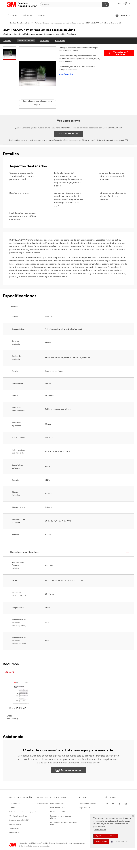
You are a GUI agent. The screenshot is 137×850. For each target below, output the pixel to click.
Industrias (27, 15)
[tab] (9, 672)
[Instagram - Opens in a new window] (126, 804)
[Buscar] (105, 4)
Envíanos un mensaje (71, 770)
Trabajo (12, 808)
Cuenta (123, 16)
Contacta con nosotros (87, 804)
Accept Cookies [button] (101, 841)
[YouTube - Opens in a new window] (113, 804)
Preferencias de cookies (76, 843)
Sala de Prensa (43, 804)
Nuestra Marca (15, 824)
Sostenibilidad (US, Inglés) (19, 820)
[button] (119, 841)
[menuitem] (7, 40)
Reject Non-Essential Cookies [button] (106, 836)
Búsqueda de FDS (57, 804)
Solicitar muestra (68, 134)
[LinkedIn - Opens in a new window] (107, 804)
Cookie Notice (100, 830)
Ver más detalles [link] (66, 74)
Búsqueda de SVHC (57, 808)
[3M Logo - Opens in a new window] (22, 4)
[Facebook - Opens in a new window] (119, 804)
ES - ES (121, 3)
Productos (12, 15)
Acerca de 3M (14, 804)
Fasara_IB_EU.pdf (17, 708)
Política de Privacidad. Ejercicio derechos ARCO (50, 843)
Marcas (41, 15)
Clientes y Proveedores (18, 816)
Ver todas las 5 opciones (120, 53)
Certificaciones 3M (57, 812)
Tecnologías (14, 828)
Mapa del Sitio (84, 808)
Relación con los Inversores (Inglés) (22, 812)
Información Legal (25, 843)
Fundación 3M (14, 832)
